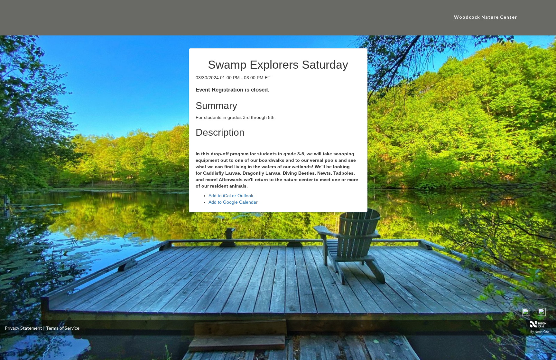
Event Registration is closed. (232, 90)
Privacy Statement (23, 328)
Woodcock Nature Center (485, 17)
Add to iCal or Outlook (230, 195)
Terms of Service (62, 328)
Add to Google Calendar (233, 202)
